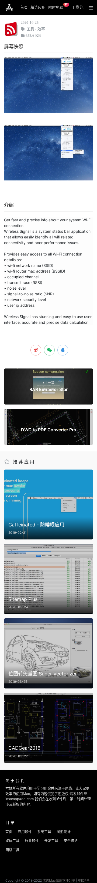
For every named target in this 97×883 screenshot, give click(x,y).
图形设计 (64, 831)
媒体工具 (12, 840)
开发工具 (51, 840)
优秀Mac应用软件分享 (9, 7)
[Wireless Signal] (48, 85)
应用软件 (25, 831)
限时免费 (58, 6)
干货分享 (79, 7)
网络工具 (12, 850)
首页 (24, 7)
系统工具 (44, 831)
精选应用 (38, 7)
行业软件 (32, 840)
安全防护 (71, 840)
